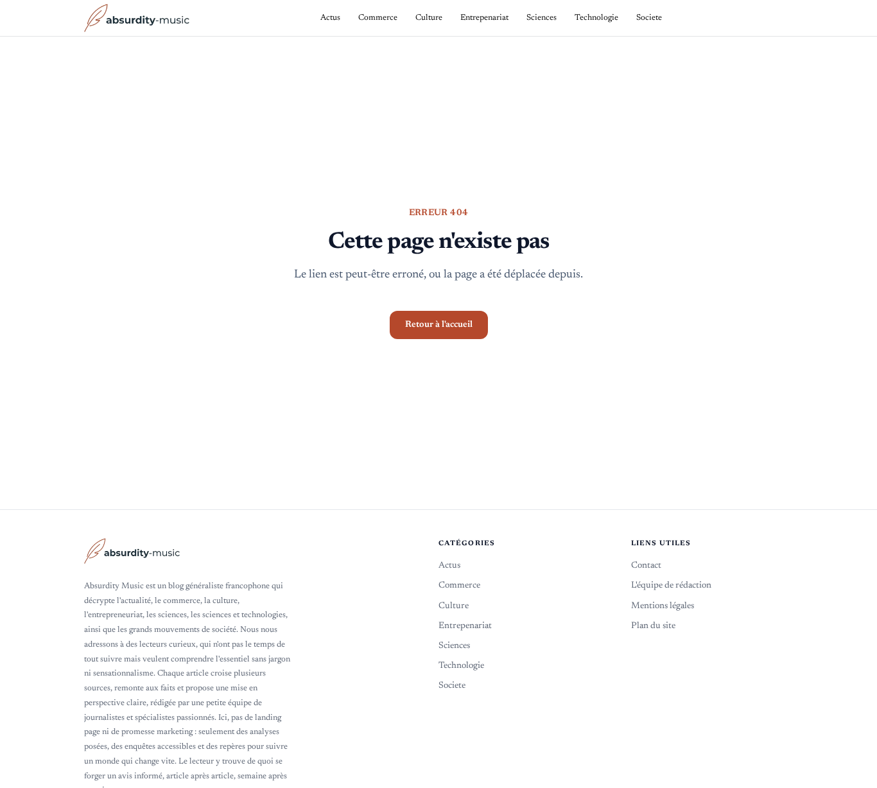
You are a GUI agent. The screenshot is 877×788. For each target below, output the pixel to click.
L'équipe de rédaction (671, 585)
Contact (646, 565)
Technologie (461, 665)
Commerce (459, 585)
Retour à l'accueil (439, 324)
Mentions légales (662, 606)
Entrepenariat (465, 626)
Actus (449, 565)
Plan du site (653, 626)
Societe (451, 685)
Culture (453, 606)
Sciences (454, 646)
